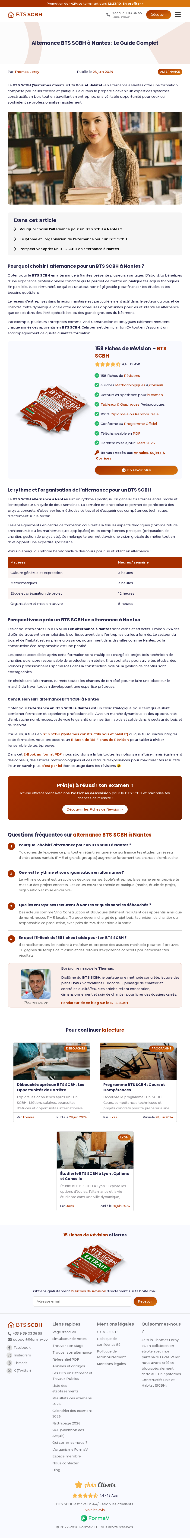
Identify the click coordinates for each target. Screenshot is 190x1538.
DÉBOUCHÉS (75, 1048)
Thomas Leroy (26, 72)
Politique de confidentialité (108, 1341)
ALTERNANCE (170, 71)
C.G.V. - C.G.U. (107, 1332)
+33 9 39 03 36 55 (27, 1333)
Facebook (22, 1348)
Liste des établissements (65, 1388)
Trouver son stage (67, 1346)
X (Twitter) (22, 1371)
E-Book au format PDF (42, 754)
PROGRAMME (161, 1048)
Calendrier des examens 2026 (72, 1413)
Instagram (22, 1355)
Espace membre (66, 1456)
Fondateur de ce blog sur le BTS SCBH (94, 1003)
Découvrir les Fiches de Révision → (95, 809)
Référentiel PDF (65, 1359)
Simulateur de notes (69, 1339)
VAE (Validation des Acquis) (68, 1433)
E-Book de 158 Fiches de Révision (100, 740)
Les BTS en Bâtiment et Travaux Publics (72, 1376)
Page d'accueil (64, 1332)
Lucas (113, 1117)
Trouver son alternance (72, 1352)
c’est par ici (52, 766)
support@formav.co (30, 1339)
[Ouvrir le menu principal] (177, 14)
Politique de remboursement (111, 1354)
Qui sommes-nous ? (69, 1442)
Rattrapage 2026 (66, 1423)
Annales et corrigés (68, 1366)
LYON (124, 1137)
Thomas (28, 1117)
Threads (20, 1363)
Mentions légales (111, 1364)
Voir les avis (95, 1510)
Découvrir (158, 15)
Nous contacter (65, 1463)
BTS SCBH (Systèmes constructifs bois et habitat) (85, 734)
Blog (56, 1470)
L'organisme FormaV (70, 1449)
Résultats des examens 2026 (72, 1401)
